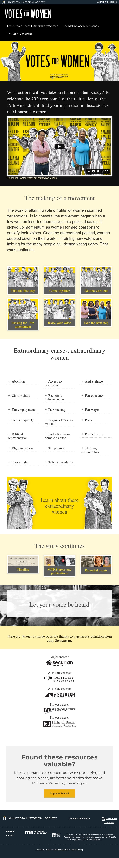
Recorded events (96, 570)
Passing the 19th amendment (23, 324)
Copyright (40, 849)
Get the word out (96, 290)
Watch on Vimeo (38, 178)
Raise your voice (59, 322)
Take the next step (96, 322)
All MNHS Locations (107, 1)
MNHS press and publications (59, 571)
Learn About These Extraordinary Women (32, 26)
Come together (59, 290)
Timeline (23, 569)
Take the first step (23, 290)
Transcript (12, 178)
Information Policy (60, 849)
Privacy (49, 849)
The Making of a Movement (80, 26)
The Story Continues (20, 33)
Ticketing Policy (76, 849)
